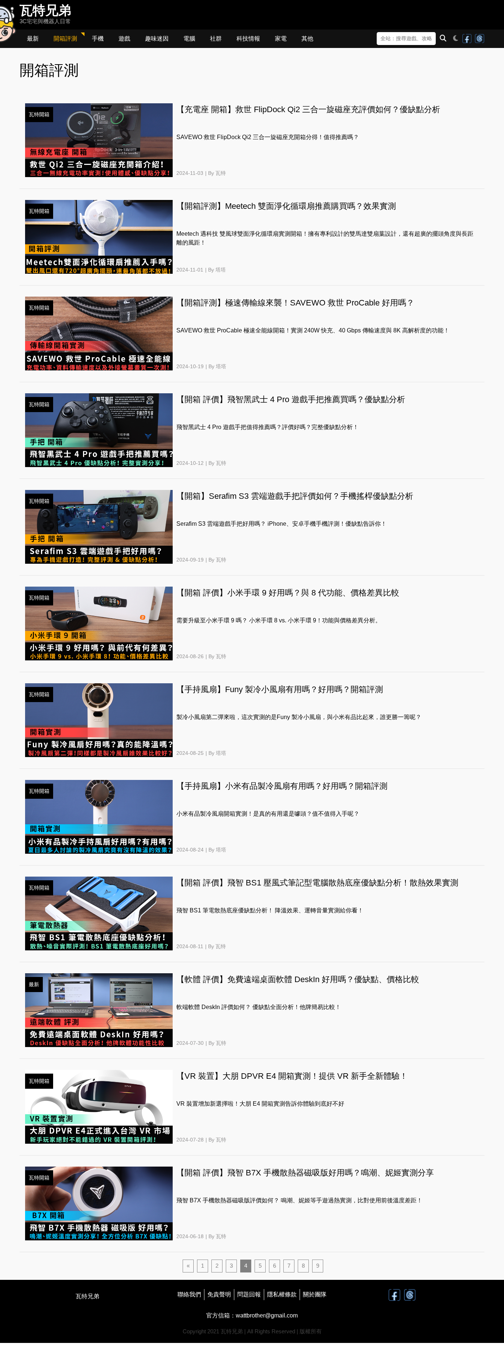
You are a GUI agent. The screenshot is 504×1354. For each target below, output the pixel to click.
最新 (33, 38)
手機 (98, 38)
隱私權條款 (282, 1294)
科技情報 (248, 38)
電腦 (189, 38)
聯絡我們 (189, 1294)
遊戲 (124, 38)
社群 (216, 38)
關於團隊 (315, 1294)
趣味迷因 (157, 38)
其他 (307, 38)
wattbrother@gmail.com (267, 1315)
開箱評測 (65, 38)
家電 (281, 38)
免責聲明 (219, 1294)
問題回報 (249, 1294)
